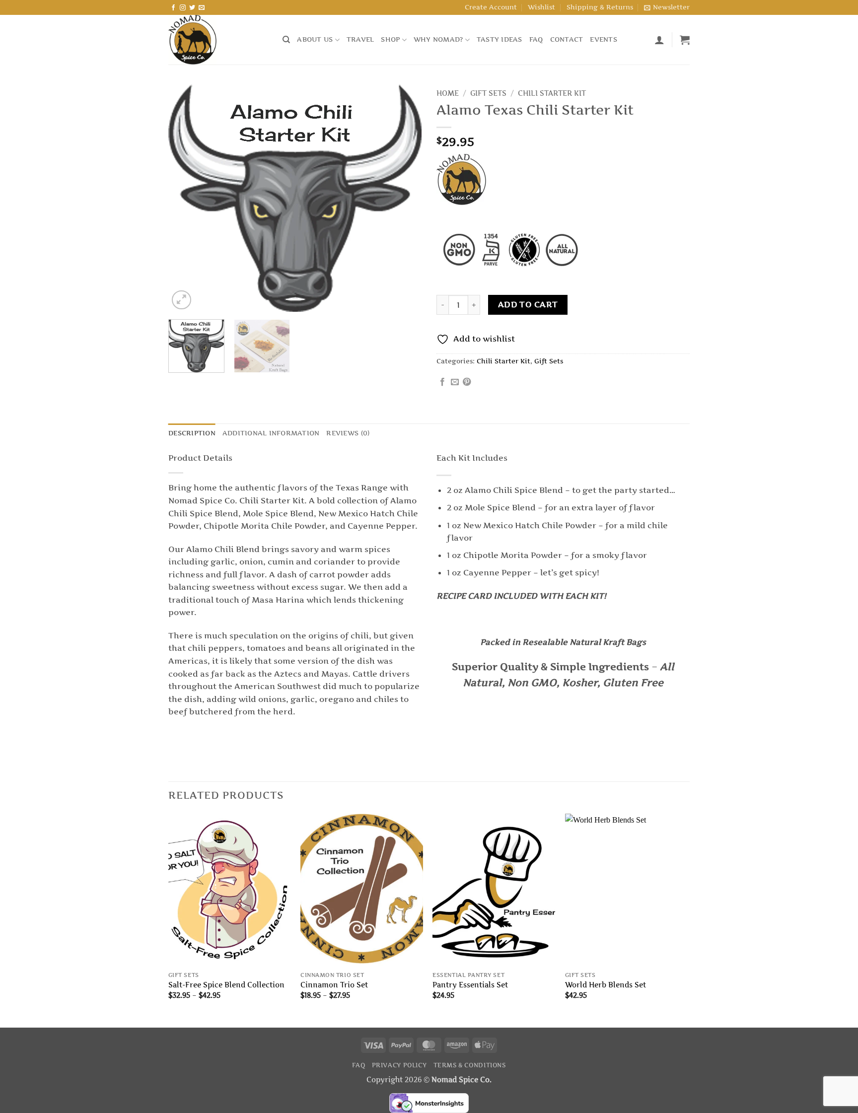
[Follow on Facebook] (173, 7)
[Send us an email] (202, 7)
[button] (667, 7)
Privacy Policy (399, 1065)
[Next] (404, 198)
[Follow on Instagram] (183, 7)
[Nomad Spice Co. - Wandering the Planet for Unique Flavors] (218, 40)
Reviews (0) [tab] (347, 433)
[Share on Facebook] (442, 382)
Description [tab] (191, 433)
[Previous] (186, 198)
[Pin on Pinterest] (467, 382)
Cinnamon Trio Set (334, 984)
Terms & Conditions (469, 1065)
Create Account (491, 7)
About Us (315, 39)
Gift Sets (488, 93)
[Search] (286, 39)
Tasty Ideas (499, 39)
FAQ (536, 39)
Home (447, 93)
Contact (566, 39)
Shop (390, 39)
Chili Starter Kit (552, 93)
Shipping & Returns (600, 7)
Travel (360, 39)
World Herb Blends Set (605, 984)
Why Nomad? (438, 39)
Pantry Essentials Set (470, 984)
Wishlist (541, 7)
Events (603, 39)
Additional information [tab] (271, 433)
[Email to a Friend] (455, 382)
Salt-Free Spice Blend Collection (226, 984)
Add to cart (528, 304)
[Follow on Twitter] (192, 7)
